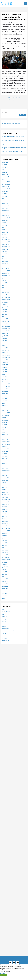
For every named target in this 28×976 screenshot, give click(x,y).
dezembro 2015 (6, 470)
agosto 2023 (5, 249)
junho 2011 (4, 593)
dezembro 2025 (6, 182)
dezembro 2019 (6, 355)
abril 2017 (4, 432)
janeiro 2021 (5, 324)
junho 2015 (4, 485)
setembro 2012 (5, 564)
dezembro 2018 (6, 384)
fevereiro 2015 (5, 494)
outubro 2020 (5, 331)
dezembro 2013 (6, 528)
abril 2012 (4, 576)
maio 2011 (4, 596)
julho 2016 (4, 454)
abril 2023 (4, 259)
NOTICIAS (4, 626)
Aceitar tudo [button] (3, 975)
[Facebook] (10, 962)
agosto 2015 (5, 480)
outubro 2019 (5, 360)
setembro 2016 (5, 449)
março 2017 (5, 434)
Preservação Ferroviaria (8, 631)
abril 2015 (4, 490)
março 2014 (5, 521)
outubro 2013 (5, 533)
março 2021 (5, 319)
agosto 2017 (5, 422)
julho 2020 (4, 338)
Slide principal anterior (14, 97)
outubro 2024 (5, 215)
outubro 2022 (5, 273)
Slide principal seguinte (14, 100)
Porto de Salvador (7, 123)
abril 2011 (4, 598)
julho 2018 (4, 396)
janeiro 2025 (5, 208)
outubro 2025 (5, 186)
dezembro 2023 (6, 239)
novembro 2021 (6, 299)
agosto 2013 (5, 538)
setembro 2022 (6, 275)
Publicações (5, 633)
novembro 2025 (6, 184)
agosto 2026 (5, 162)
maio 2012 (4, 574)
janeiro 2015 (5, 497)
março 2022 (5, 290)
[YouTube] (17, 962)
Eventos (4, 621)
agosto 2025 (5, 191)
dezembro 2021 (6, 297)
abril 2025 (4, 201)
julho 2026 (4, 165)
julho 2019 (4, 367)
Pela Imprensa (5, 628)
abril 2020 (4, 345)
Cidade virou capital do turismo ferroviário (13, 151)
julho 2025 (4, 194)
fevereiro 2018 (5, 408)
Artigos (3, 609)
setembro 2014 (6, 507)
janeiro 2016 (5, 468)
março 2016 (5, 463)
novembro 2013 (6, 531)
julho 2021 (4, 309)
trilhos (13, 123)
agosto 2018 (5, 393)
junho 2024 (4, 225)
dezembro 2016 (6, 441)
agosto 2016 (5, 451)
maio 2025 (4, 198)
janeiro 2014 (5, 526)
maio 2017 (4, 430)
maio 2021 (4, 314)
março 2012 (5, 579)
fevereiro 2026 (5, 177)
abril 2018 (4, 403)
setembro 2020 (6, 333)
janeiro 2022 (5, 295)
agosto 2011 (5, 588)
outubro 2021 (5, 302)
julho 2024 (4, 222)
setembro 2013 (5, 535)
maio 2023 (4, 256)
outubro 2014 (5, 504)
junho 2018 (4, 398)
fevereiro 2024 (6, 235)
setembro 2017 (5, 420)
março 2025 (5, 203)
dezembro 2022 (6, 268)
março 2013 (5, 550)
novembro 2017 (6, 415)
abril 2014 (4, 519)
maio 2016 (4, 458)
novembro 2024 (6, 213)
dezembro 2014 (6, 499)
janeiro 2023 (5, 266)
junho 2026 (4, 167)
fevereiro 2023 (5, 263)
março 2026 (5, 174)
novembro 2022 (6, 271)
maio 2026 (4, 170)
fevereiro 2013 (5, 552)
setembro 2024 (6, 218)
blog (3, 614)
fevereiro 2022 (5, 292)
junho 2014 (4, 514)
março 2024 (5, 232)
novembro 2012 (6, 559)
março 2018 (5, 405)
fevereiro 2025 (5, 206)
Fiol (2, 123)
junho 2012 (4, 572)
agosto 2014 (5, 509)
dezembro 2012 (6, 557)
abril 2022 (4, 287)
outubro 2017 (5, 417)
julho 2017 (4, 425)
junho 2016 (4, 456)
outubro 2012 (5, 562)
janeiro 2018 (5, 410)
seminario (4, 638)
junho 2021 (4, 312)
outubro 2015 (5, 475)
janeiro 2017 (5, 439)
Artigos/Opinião (6, 612)
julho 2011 (4, 591)
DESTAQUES (5, 619)
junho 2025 (4, 196)
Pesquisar (4, 112)
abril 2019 (4, 374)
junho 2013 (4, 543)
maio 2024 (4, 227)
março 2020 (5, 348)
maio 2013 (4, 545)
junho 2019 (4, 369)
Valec (18, 123)
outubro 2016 (5, 446)
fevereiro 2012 (5, 581)
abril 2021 (4, 316)
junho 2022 (4, 283)
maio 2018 (4, 401)
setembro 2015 (5, 478)
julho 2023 (4, 251)
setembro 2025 (6, 189)
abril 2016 (4, 461)
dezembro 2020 (6, 326)
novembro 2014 (6, 502)
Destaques (4, 616)
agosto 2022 (5, 278)
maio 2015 (4, 487)
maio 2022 (4, 285)
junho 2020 (4, 340)
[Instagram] (14, 962)
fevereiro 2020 (5, 350)
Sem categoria (5, 636)
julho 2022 (4, 280)
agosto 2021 (5, 307)
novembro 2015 (6, 473)
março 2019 (5, 377)
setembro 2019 (5, 362)
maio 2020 (4, 343)
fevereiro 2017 (5, 437)
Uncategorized (5, 640)
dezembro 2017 (6, 413)
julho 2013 (4, 540)
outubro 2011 (5, 584)
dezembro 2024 (6, 210)
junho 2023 (4, 254)
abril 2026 (4, 172)
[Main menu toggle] (25, 3)
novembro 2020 (6, 328)
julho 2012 (4, 569)
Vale (16, 123)
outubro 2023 (5, 244)
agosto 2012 (5, 567)
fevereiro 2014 (5, 523)
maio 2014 (4, 516)
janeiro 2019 (5, 381)
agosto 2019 (5, 365)
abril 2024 (4, 230)
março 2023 (5, 261)
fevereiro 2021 (5, 321)
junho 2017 (4, 427)
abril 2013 (4, 547)
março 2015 (5, 492)
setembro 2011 (5, 586)
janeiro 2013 (5, 555)
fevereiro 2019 (5, 379)
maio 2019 (4, 372)
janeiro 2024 (5, 237)
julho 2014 (4, 511)
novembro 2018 (6, 386)
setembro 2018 (5, 391)
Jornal (3, 624)
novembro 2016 (6, 444)
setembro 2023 (6, 247)
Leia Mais (2, 973)
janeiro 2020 (5, 352)
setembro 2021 (5, 304)
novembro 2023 (6, 242)
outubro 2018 (5, 389)
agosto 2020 (5, 336)
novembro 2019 (6, 357)
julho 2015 (4, 482)
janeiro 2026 (5, 179)
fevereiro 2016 (5, 466)
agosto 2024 (5, 220)
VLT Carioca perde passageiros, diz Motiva (13, 140)
